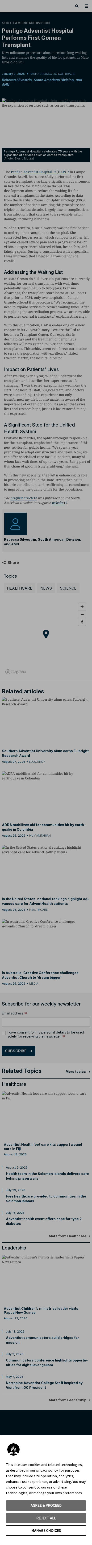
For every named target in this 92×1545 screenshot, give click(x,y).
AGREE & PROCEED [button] (46, 1505)
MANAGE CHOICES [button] (46, 1530)
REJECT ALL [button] (46, 1518)
